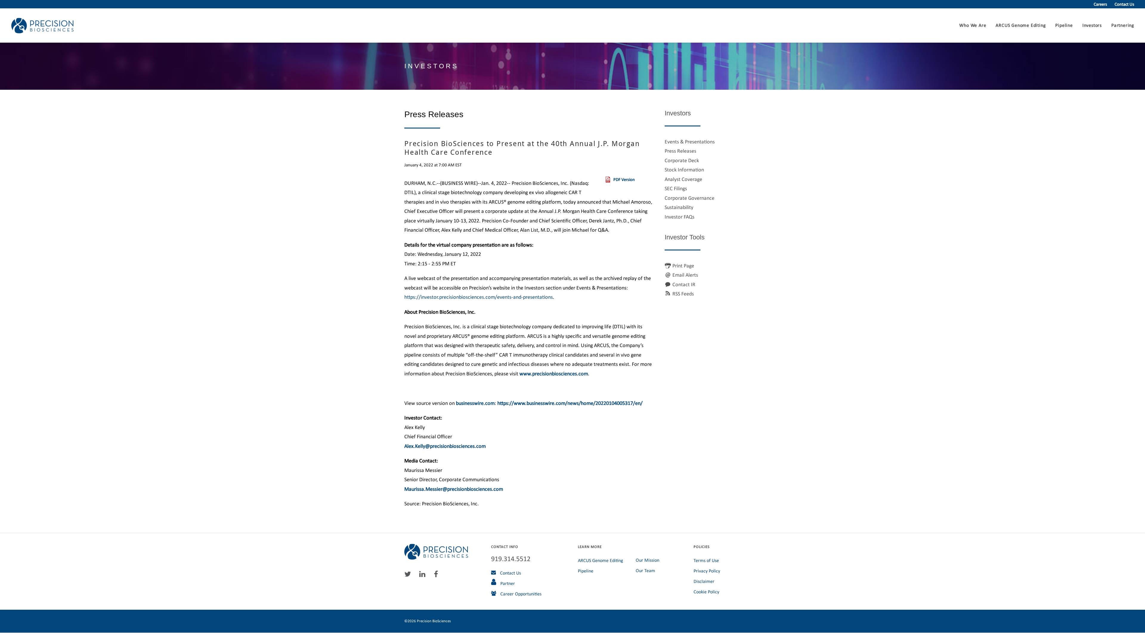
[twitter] (409, 575)
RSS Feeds (683, 293)
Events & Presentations (690, 141)
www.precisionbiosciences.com (553, 373)
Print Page (683, 265)
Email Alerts (685, 275)
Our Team (645, 570)
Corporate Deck (682, 160)
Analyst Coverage (683, 179)
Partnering (1122, 25)
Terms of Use (706, 560)
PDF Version (624, 179)
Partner (507, 583)
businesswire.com (475, 403)
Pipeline (1064, 25)
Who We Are (972, 25)
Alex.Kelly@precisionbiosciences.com (445, 446)
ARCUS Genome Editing (1021, 25)
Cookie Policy (706, 592)
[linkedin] (423, 575)
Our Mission (647, 560)
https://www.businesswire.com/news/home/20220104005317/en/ (570, 403)
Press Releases (680, 151)
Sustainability (679, 207)
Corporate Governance (689, 198)
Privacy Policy (707, 571)
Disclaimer (704, 581)
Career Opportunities (520, 594)
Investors (1092, 25)
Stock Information (684, 169)
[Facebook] (437, 575)
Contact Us (1124, 4)
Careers (1100, 4)
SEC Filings (676, 188)
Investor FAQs (679, 216)
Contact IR (683, 284)
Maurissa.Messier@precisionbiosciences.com (453, 489)
